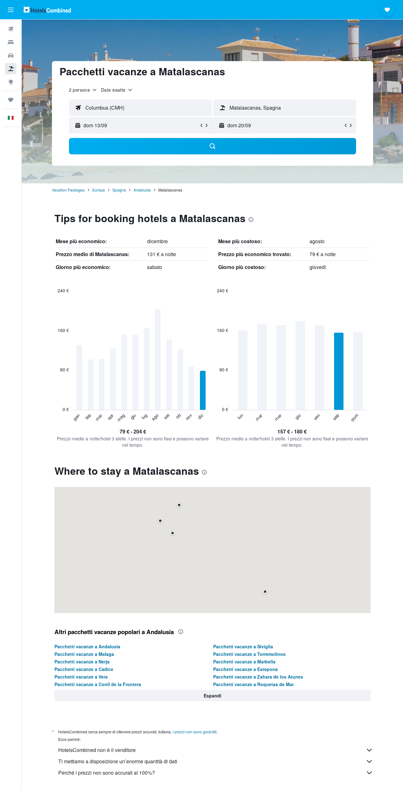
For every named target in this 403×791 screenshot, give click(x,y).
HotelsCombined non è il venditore (97, 750)
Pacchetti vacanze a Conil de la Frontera (97, 684)
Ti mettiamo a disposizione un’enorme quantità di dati (117, 761)
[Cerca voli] (11, 29)
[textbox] (140, 108)
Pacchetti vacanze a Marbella (244, 661)
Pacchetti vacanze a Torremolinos (249, 654)
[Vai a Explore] (11, 82)
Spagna (119, 189)
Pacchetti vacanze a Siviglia (243, 646)
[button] (11, 10)
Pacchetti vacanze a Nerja (82, 661)
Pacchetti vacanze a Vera (81, 676)
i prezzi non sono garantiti (195, 731)
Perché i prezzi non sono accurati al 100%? (106, 772)
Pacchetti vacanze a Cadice (83, 669)
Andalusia (142, 189)
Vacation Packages (68, 189)
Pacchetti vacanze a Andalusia (87, 646)
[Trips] (11, 100)
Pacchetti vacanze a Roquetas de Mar (253, 684)
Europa (98, 189)
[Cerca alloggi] (11, 42)
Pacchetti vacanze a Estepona (245, 669)
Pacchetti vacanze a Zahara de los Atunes (258, 676)
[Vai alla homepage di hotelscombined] (47, 10)
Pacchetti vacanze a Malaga (84, 654)
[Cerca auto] (11, 55)
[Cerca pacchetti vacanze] (11, 68)
